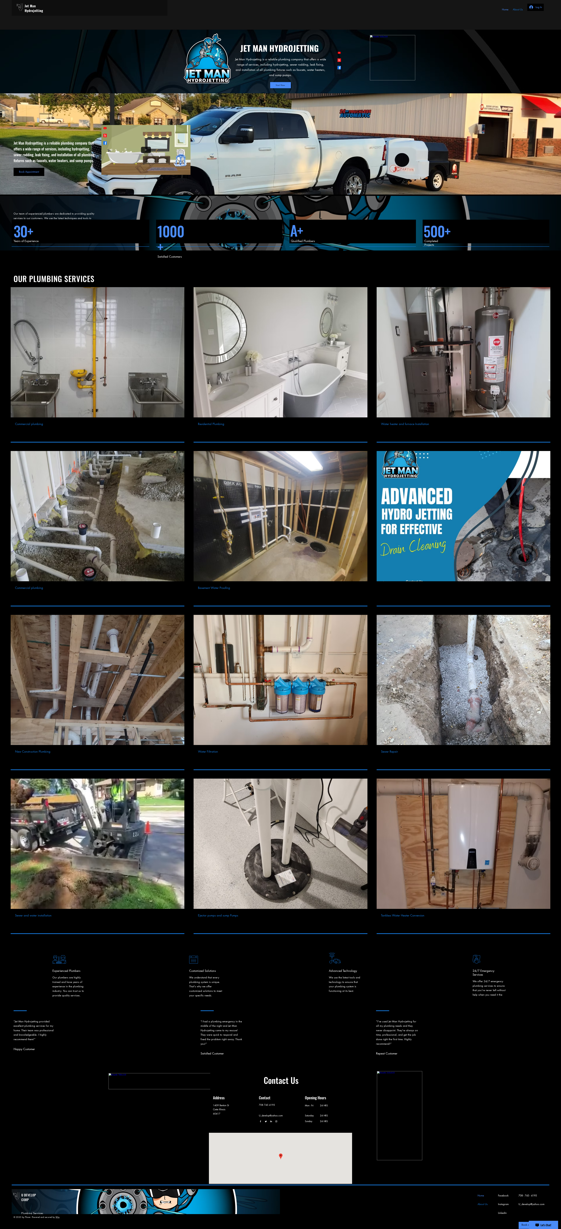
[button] (187, 171)
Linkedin (502, 1213)
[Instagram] (276, 1121)
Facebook (503, 1195)
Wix (57, 1217)
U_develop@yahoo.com (531, 1204)
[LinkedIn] (271, 1121)
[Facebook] (339, 67)
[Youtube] (339, 52)
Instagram (503, 1204)
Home (481, 1195)
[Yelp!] (339, 60)
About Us (483, 1204)
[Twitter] (265, 1121)
